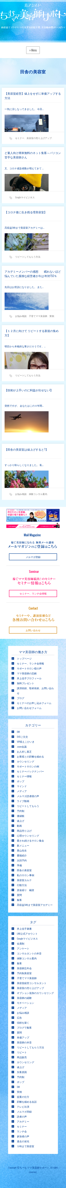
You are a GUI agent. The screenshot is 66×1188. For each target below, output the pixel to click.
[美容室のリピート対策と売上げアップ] (33, 17)
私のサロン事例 (25, 875)
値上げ (20, 820)
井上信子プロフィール (29, 678)
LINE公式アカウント (27, 933)
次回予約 (22, 860)
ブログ (20, 698)
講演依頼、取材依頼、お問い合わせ (35, 690)
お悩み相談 (21, 316)
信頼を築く (23, 1022)
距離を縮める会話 (27, 1101)
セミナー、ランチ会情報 (30, 663)
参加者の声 (23, 1136)
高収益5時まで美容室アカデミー (35, 905)
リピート (22, 1052)
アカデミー (23, 1121)
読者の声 (22, 1116)
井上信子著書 (24, 928)
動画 (19, 825)
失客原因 (22, 1072)
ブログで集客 (24, 1027)
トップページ (24, 658)
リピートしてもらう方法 (27, 256)
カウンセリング (25, 761)
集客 (19, 900)
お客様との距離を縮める (30, 756)
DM (18, 731)
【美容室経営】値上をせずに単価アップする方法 (33, 95)
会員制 (20, 943)
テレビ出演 (23, 1106)
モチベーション (25, 1003)
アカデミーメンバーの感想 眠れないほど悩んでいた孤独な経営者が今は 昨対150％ (33, 273)
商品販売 (22, 1057)
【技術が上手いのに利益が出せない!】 (29, 390)
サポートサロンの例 (28, 766)
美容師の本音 (24, 1042)
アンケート (23, 948)
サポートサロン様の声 (29, 668)
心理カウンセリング (28, 835)
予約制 (20, 811)
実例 (51, 316)
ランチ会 (22, 1131)
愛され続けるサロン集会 (30, 840)
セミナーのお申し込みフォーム (34, 703)
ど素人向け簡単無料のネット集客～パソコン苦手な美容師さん (33, 155)
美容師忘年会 (24, 968)
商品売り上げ (24, 830)
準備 (19, 865)
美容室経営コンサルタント (31, 983)
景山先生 (22, 850)
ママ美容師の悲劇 (27, 673)
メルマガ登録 (24, 1111)
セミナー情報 (24, 776)
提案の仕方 (23, 1096)
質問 (19, 895)
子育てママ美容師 (38, 316)
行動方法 (22, 885)
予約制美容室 (24, 973)
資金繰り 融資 (25, 890)
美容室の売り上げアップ (39, 138)
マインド (22, 786)
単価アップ (23, 1037)
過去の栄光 (23, 1141)
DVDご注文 (22, 736)
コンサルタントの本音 (29, 953)
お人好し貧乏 (24, 751)
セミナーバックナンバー (30, 771)
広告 (19, 1017)
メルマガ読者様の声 (28, 796)
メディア (22, 791)
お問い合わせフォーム (29, 708)
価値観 (20, 816)
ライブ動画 (23, 801)
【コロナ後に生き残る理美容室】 (26, 212)
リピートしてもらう (28, 806)
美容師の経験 (24, 998)
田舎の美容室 (24, 870)
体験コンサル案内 (38, 494)
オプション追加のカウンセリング (35, 993)
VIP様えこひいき (25, 741)
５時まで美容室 (25, 1146)
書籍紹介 (22, 855)
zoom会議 (22, 746)
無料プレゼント (25, 683)
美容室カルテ (24, 880)
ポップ (20, 781)
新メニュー (23, 845)
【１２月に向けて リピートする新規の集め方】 (32, 333)
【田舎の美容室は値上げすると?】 (26, 449)
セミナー (19, 138)
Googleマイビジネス (25, 197)
